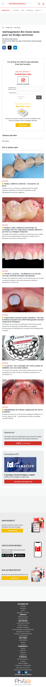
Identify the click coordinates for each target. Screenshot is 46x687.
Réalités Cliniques (23, 625)
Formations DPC (23, 619)
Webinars (23, 653)
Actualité (23, 606)
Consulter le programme (23, 481)
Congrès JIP (23, 655)
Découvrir (15, 578)
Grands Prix (23, 651)
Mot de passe (12, 92)
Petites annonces (23, 617)
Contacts (23, 661)
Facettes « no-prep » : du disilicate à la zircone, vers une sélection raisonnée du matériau (21, 275)
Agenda (23, 648)
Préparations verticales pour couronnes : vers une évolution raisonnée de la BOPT (23, 320)
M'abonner (23, 125)
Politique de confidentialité (23, 665)
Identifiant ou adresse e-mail (12, 88)
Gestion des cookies (23, 674)
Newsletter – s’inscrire (23, 613)
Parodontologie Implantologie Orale (23, 629)
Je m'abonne (12, 531)
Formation (9, 27)
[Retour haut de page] (42, 681)
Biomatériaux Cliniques (23, 632)
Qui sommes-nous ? (23, 659)
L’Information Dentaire (23, 623)
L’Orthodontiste (23, 636)
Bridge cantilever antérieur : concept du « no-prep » (21, 185)
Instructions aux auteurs (23, 668)
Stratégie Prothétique (23, 627)
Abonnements (23, 640)
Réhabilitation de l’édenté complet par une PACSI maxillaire (22, 411)
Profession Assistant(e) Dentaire (23, 634)
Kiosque (23, 642)
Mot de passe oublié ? (20, 97)
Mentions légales (23, 663)
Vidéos (23, 610)
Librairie (23, 644)
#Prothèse (5, 141)
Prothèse (17, 27)
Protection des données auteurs (23, 670)
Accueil (3, 27)
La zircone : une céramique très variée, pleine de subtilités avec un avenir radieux (22, 367)
